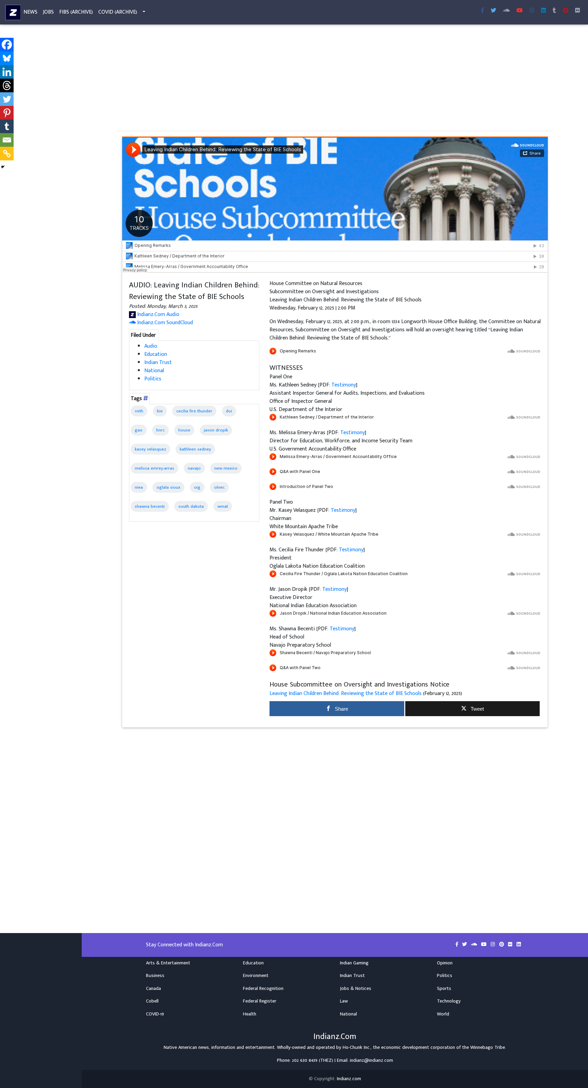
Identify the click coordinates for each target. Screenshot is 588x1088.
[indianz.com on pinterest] (502, 945)
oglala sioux (168, 487)
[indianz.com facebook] (482, 11)
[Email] (7, 140)
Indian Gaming (354, 963)
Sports (444, 988)
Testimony (343, 385)
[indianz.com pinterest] (565, 11)
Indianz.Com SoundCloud (164, 322)
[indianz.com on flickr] (577, 11)
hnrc (160, 430)
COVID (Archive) (117, 12)
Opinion (445, 963)
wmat (222, 506)
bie (160, 411)
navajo (194, 468)
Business (155, 976)
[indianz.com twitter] (493, 11)
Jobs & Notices (355, 988)
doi (229, 411)
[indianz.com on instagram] (493, 945)
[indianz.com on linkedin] (519, 945)
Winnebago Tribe (487, 1047)
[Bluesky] (7, 58)
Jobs (48, 12)
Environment (255, 976)
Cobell (152, 1001)
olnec (219, 487)
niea (139, 487)
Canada (153, 988)
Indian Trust (158, 362)
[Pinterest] (7, 113)
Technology (449, 1001)
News (30, 12)
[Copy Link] (7, 153)
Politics (152, 378)
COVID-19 (155, 1014)
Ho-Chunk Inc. (357, 1047)
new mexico (226, 468)
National (154, 370)
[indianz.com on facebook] (457, 945)
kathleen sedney (195, 449)
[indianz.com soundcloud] (506, 11)
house (184, 430)
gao (139, 430)
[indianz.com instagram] (532, 11)
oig (197, 487)
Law (344, 1001)
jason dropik (216, 430)
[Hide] (2, 167)
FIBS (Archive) (76, 12)
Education (155, 354)
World (443, 1014)
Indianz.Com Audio (157, 314)
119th (139, 411)
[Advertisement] (321, 77)
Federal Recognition (263, 988)
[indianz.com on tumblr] (554, 11)
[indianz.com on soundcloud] (474, 945)
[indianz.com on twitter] (465, 945)
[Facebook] (7, 44)
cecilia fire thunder (194, 411)
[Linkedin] (7, 72)
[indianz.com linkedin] (543, 11)
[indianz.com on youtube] (519, 11)
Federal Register (259, 1001)
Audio (150, 346)
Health (249, 1014)
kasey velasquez (150, 449)
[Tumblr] (7, 126)
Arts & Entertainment (168, 963)
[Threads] (7, 85)
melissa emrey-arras (154, 468)
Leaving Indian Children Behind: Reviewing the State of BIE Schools (346, 693)
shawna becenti (150, 506)
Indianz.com (349, 1079)
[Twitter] (7, 99)
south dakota (191, 506)
